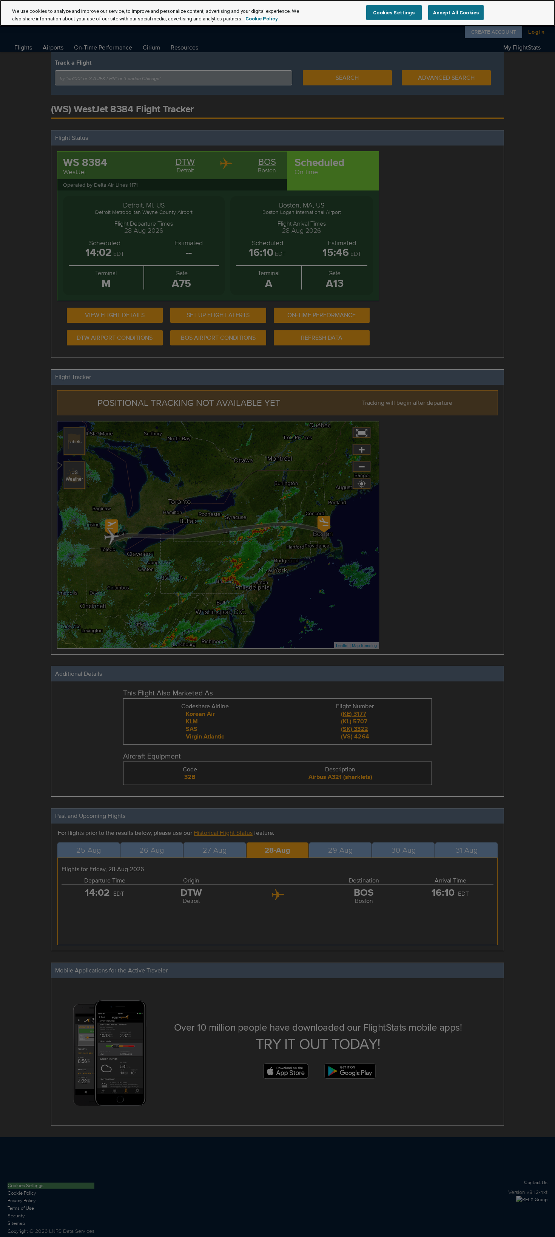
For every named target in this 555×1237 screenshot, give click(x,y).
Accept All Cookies (456, 12)
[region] (277, 13)
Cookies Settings (394, 12)
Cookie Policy (261, 19)
